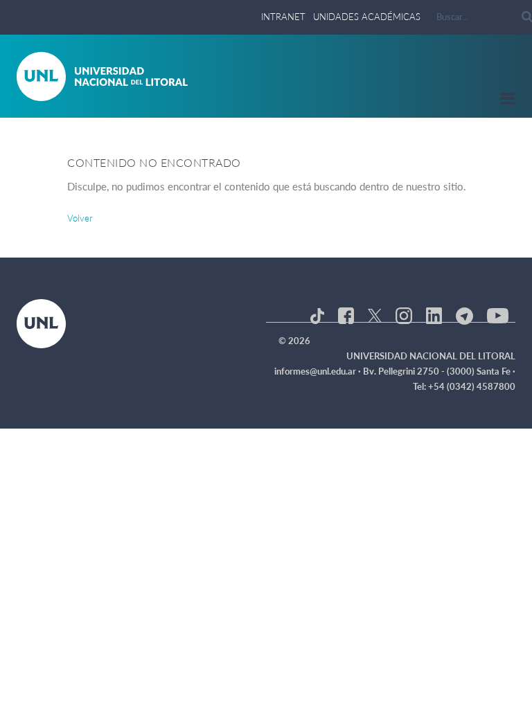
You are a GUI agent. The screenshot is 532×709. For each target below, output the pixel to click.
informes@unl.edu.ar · (318, 371)
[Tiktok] (317, 314)
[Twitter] (375, 314)
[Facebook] (346, 314)
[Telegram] (464, 314)
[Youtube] (497, 314)
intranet (283, 16)
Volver (80, 218)
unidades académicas (366, 16)
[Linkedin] (434, 314)
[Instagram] (403, 314)
